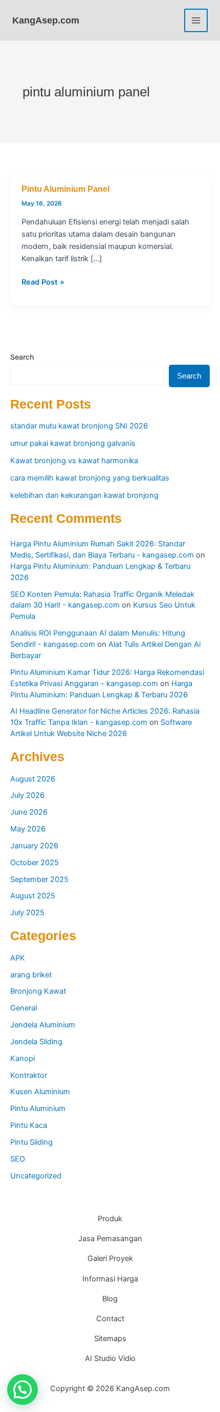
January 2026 (34, 845)
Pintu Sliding (31, 1142)
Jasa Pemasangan (110, 1238)
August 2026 (32, 779)
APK (17, 958)
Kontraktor (28, 1075)
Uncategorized (35, 1175)
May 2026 (28, 829)
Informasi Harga (110, 1278)
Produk (110, 1218)
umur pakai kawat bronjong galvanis (73, 443)
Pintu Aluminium (37, 1108)
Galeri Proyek (110, 1258)
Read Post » (42, 282)
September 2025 (39, 879)
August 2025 (32, 895)
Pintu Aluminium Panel (65, 188)
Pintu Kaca (28, 1125)
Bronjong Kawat (38, 991)
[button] (22, 1389)
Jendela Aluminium (42, 1024)
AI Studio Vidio (110, 1358)
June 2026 (29, 812)
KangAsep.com (45, 20)
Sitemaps (110, 1338)
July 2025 (27, 912)
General (23, 1008)
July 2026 (27, 795)
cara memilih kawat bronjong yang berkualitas (89, 478)
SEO (17, 1159)
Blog (110, 1298)
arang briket (31, 974)
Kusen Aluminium (40, 1091)
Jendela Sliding (36, 1041)
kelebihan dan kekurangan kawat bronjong (84, 495)
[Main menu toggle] (196, 20)
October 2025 (34, 862)
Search (22, 356)
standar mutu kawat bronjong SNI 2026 (79, 426)
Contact (110, 1318)
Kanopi (22, 1058)
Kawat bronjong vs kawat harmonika (74, 460)
